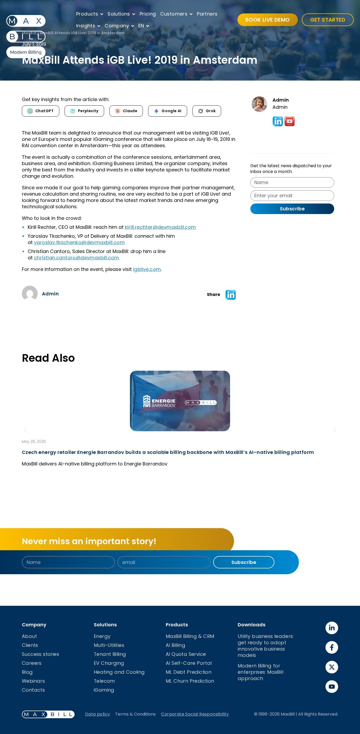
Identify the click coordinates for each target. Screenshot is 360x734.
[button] (230, 294)
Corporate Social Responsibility (195, 714)
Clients (30, 645)
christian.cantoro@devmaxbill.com (76, 257)
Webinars (33, 681)
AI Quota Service (186, 654)
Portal (204, 663)
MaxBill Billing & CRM (190, 636)
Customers (174, 14)
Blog (27, 672)
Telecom (104, 681)
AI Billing (175, 645)
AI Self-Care (181, 663)
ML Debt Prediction (188, 672)
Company (117, 25)
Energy (102, 636)
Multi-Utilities (109, 645)
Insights (85, 25)
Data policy (97, 714)
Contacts (33, 690)
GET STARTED (327, 19)
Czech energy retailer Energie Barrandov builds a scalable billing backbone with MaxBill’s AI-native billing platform (168, 452)
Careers (32, 663)
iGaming (104, 690)
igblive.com (147, 269)
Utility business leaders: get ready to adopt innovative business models (266, 645)
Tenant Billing (110, 654)
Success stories (40, 654)
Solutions (119, 14)
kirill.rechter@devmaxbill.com (160, 227)
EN (141, 25)
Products (87, 14)
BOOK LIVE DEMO (267, 19)
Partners (207, 14)
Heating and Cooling (119, 672)
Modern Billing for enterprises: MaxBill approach (260, 672)
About (29, 636)
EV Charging (109, 663)
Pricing (148, 14)
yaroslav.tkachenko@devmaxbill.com (79, 242)
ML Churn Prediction (190, 681)
